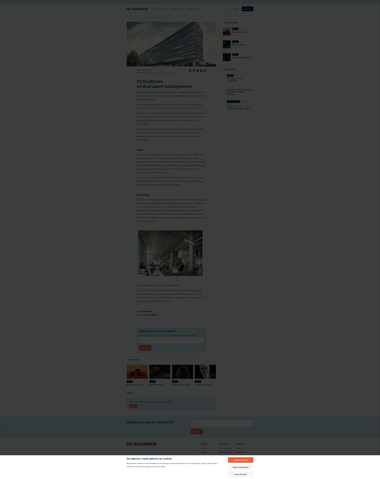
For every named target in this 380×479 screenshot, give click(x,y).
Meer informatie (241, 474)
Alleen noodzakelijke (241, 467)
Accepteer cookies (241, 460)
